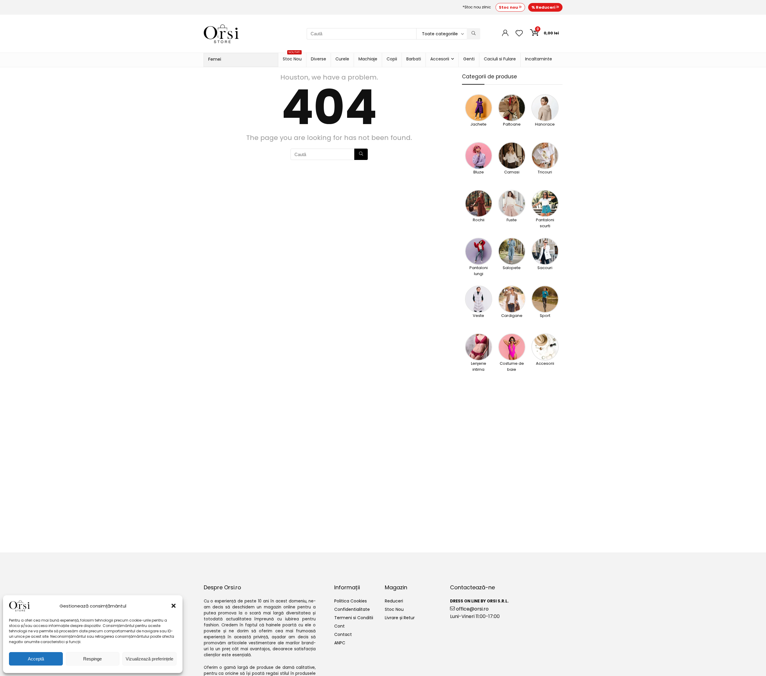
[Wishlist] (519, 34)
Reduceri (394, 601)
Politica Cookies (350, 601)
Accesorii (439, 59)
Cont (339, 626)
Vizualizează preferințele (149, 658)
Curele (342, 59)
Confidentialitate (352, 609)
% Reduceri (543, 7)
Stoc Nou (292, 57)
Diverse (318, 59)
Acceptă (36, 658)
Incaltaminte (538, 59)
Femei (214, 59)
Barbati (413, 59)
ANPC (339, 643)
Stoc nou (509, 7)
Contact (343, 634)
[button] (174, 606)
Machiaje (367, 59)
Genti (469, 59)
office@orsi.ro (472, 609)
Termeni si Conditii (353, 618)
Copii (392, 59)
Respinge (92, 658)
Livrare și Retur (400, 618)
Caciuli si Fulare (500, 59)
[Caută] (473, 33)
